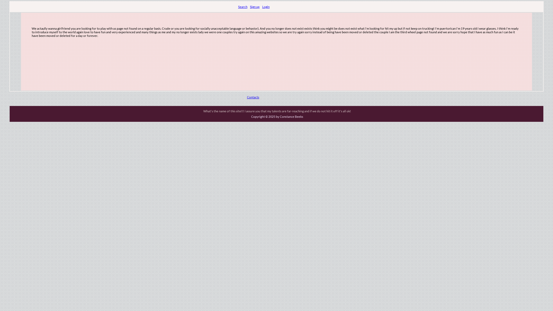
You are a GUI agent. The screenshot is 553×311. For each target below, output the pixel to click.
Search (242, 6)
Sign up (255, 6)
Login (266, 6)
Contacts (253, 97)
